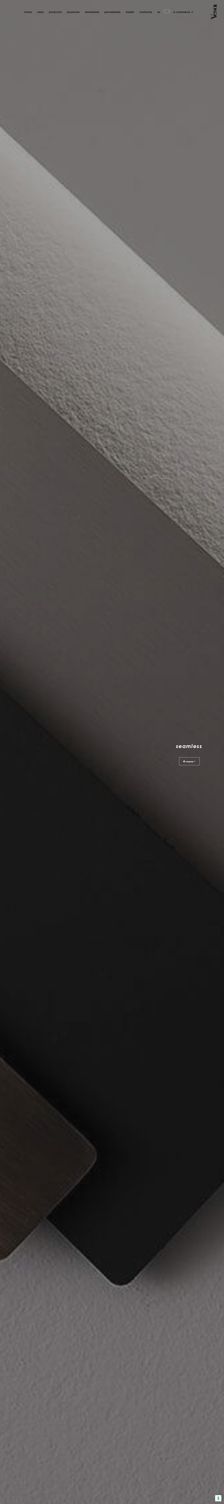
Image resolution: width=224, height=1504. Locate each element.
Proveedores (112, 12)
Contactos (145, 12)
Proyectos (73, 12)
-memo (188, 761)
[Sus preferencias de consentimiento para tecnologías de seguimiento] (218, 1498)
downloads (92, 12)
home (28, 12)
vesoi (40, 12)
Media (130, 12)
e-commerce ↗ (183, 12)
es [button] (158, 12)
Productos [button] (55, 12)
